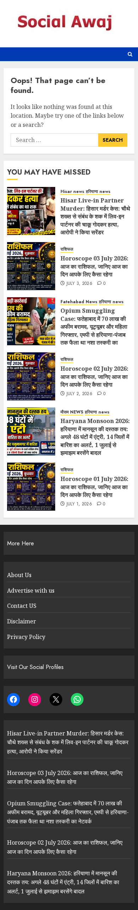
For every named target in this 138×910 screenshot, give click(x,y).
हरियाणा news (98, 192)
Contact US (21, 606)
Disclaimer (21, 621)
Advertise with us (30, 590)
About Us (19, 575)
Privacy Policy (26, 637)
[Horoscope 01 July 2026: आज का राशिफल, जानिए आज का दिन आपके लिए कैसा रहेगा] (31, 487)
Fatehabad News (79, 302)
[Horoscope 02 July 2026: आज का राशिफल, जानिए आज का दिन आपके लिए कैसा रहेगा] (31, 376)
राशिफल (67, 249)
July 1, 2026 (79, 504)
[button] (130, 54)
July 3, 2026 (79, 284)
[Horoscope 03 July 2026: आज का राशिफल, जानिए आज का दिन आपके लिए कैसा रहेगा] (31, 266)
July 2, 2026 (79, 394)
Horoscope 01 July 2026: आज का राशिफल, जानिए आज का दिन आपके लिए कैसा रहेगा (94, 487)
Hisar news (72, 192)
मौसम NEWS (72, 412)
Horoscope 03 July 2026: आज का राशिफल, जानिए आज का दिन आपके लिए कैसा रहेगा (94, 266)
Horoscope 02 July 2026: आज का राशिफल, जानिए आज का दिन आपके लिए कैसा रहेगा (94, 376)
